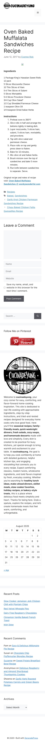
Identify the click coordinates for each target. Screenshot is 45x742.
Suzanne (8, 660)
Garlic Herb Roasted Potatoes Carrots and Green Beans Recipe (21, 682)
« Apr (6, 570)
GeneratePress (31, 738)
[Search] (37, 316)
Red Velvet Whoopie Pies (16, 608)
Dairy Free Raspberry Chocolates (20, 613)
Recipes (11, 192)
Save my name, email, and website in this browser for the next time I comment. (21, 287)
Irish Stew (9, 624)
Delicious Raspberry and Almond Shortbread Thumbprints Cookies (21, 671)
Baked (10, 195)
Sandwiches (21, 195)
